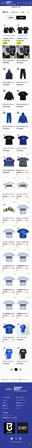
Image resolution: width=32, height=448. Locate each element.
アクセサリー (6, 408)
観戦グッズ (5, 405)
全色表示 (11, 17)
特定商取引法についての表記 (9, 418)
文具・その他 (19, 397)
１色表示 (21, 17)
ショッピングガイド (21, 400)
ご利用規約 (5, 412)
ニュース (18, 408)
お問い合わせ (19, 405)
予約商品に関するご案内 (16, 7)
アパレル (4, 400)
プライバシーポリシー (7, 415)
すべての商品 (5, 397)
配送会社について (21, 403)
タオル (4, 403)
